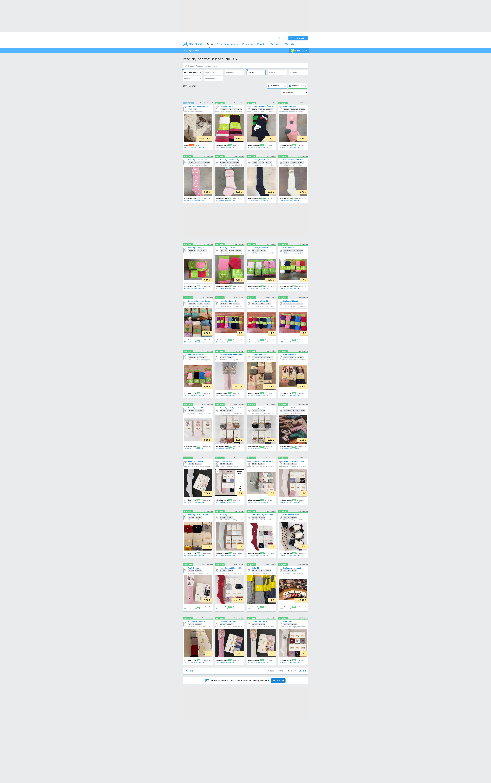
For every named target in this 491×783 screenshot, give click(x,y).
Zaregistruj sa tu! (298, 38)
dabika (186, 145)
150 (294, 671)
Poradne (262, 44)
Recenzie (276, 44)
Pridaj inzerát (301, 51)
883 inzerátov (220, 147)
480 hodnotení (231, 147)
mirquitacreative (222, 145)
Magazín (290, 44)
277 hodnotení (199, 147)
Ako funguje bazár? (192, 50)
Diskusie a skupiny (227, 44)
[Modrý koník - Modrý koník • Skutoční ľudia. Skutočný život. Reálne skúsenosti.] (192, 45)
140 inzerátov (188, 147)
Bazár (210, 44)
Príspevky (247, 44)
